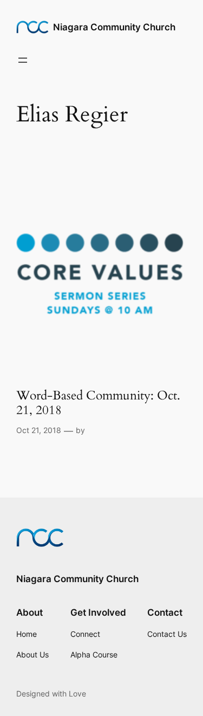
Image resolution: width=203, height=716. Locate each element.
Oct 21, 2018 (38, 430)
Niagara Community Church (114, 27)
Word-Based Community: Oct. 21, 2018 (98, 403)
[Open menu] (22, 60)
